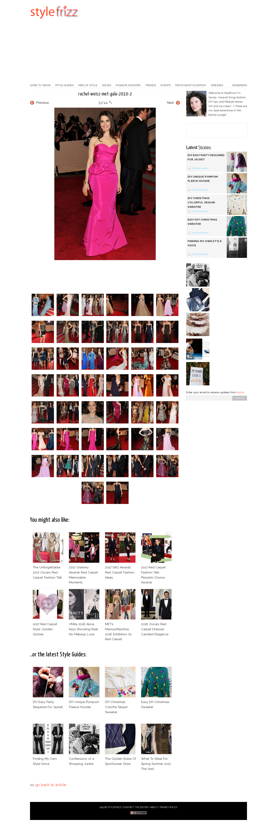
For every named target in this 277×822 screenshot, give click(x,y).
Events (166, 85)
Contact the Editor (135, 807)
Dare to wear (40, 85)
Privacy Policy (169, 807)
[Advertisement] (138, 52)
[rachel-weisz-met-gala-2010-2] (105, 184)
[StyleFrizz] (54, 21)
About (154, 807)
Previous (42, 103)
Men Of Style (87, 85)
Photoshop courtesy (190, 85)
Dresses (217, 85)
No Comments (200, 168)
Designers (239, 85)
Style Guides (64, 85)
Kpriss (240, 392)
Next (170, 103)
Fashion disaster (128, 85)
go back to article (50, 785)
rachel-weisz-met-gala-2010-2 (105, 94)
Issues (106, 85)
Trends (150, 85)
